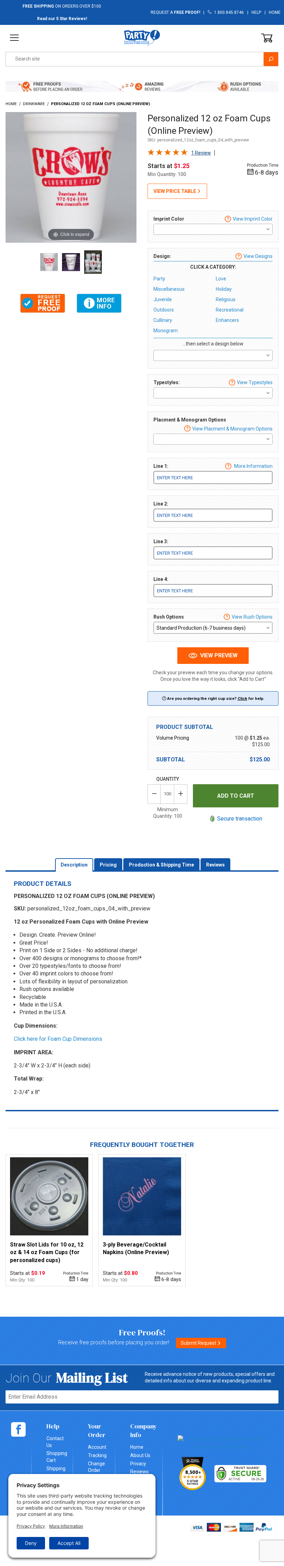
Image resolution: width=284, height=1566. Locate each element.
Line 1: (160, 466)
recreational (229, 310)
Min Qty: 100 (22, 1279)
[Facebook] (18, 1429)
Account (97, 1447)
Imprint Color (168, 219)
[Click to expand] (71, 177)
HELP (256, 12)
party (159, 278)
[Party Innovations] (142, 37)
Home (275, 12)
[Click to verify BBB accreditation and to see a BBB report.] (222, 1442)
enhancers (227, 320)
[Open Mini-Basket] (267, 38)
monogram (165, 330)
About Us (140, 1455)
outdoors (163, 310)
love (221, 278)
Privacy (138, 1463)
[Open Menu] (14, 38)
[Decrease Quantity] (154, 794)
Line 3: (160, 541)
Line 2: (160, 504)
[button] (42, 303)
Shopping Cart (56, 1457)
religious (226, 299)
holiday (224, 289)
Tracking (97, 1455)
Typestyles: (166, 382)
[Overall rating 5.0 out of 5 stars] (168, 153)
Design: (162, 256)
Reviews (139, 1471)
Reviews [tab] (215, 865)
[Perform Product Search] (271, 59)
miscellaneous (169, 289)
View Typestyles (255, 382)
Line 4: (160, 579)
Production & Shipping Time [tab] (161, 865)
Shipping (55, 1468)
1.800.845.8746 (228, 12)
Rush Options (168, 617)
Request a (175, 12)
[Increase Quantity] (180, 794)
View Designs (258, 256)
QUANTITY (167, 779)
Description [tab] (74, 865)
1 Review (201, 153)
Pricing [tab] (108, 865)
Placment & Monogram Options (189, 420)
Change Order (96, 1467)
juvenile (162, 299)
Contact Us (55, 1442)
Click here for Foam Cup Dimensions (58, 1039)
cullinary (162, 320)
